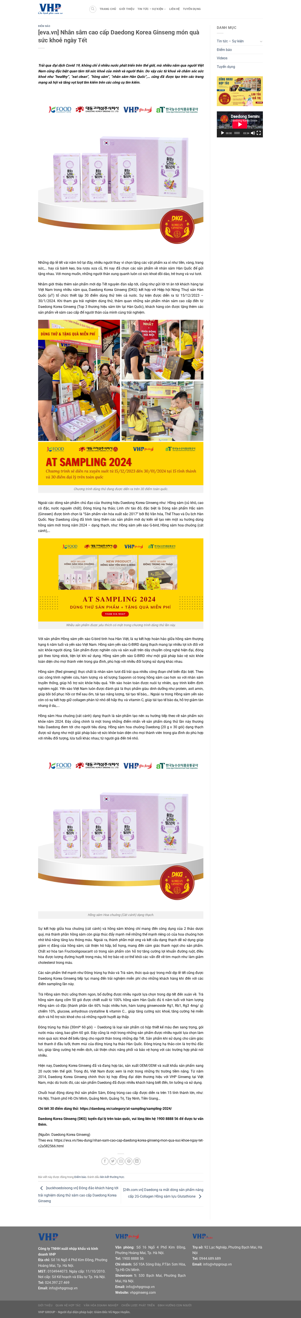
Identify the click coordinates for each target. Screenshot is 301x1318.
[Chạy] (222, 133)
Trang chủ (108, 9)
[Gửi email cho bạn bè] (120, 1161)
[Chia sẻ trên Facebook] (105, 1161)
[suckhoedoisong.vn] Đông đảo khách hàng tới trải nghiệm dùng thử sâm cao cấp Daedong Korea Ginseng (78, 1194)
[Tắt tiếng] (253, 133)
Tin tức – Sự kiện (150, 9)
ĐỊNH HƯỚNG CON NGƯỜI (174, 1305)
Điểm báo (44, 26)
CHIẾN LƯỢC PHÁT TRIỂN (138, 1305)
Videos (222, 58)
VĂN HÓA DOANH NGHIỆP (101, 1305)
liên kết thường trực (112, 1177)
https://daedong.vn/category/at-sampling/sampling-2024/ (126, 1108)
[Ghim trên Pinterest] (128, 1161)
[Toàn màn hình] (258, 133)
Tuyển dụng (192, 9)
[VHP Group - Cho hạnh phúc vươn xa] (60, 9)
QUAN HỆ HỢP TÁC (68, 1305)
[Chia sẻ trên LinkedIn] (137, 1161)
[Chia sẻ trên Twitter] (113, 1161)
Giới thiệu (126, 9)
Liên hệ (174, 9)
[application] (240, 124)
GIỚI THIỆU (45, 1305)
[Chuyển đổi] (261, 41)
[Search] (92, 9)
